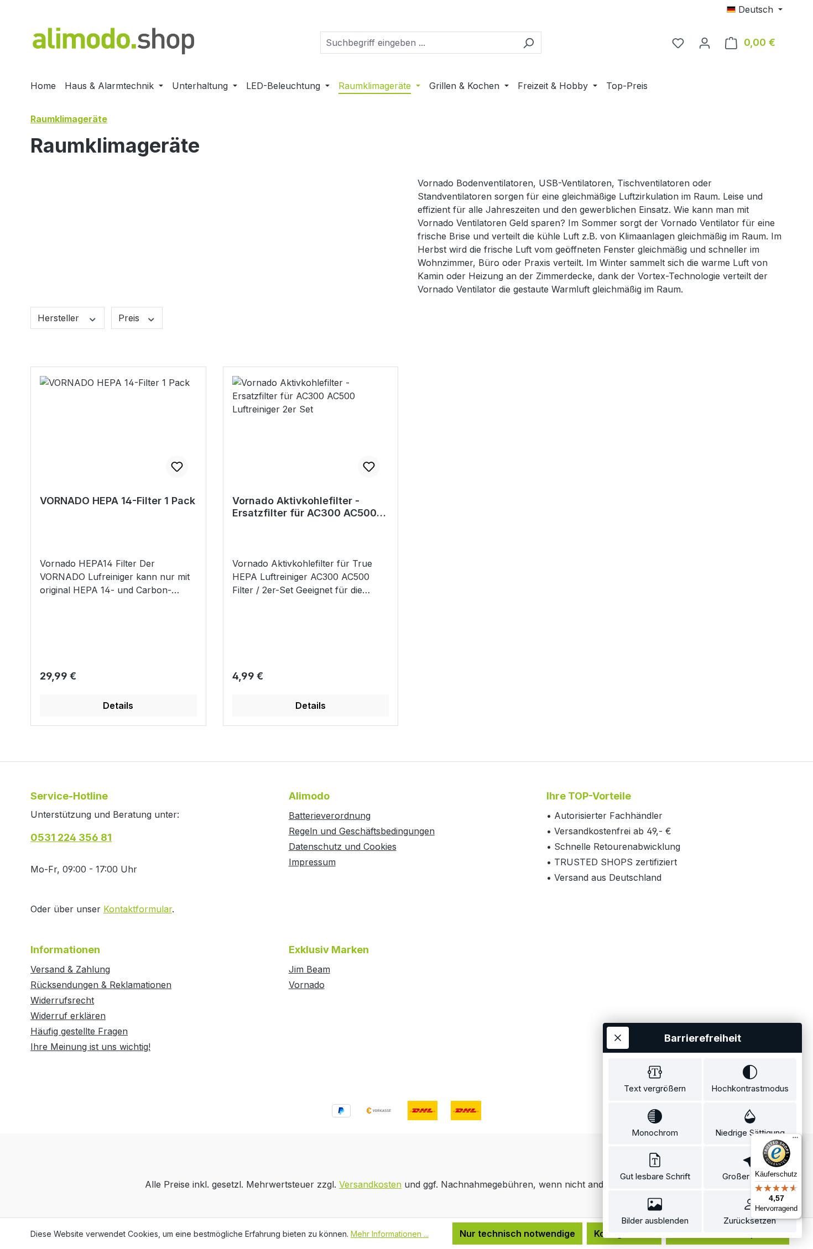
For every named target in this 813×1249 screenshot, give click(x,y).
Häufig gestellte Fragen (79, 1031)
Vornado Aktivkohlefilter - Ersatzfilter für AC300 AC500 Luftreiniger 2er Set (304, 507)
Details (118, 705)
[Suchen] (528, 43)
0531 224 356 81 (71, 837)
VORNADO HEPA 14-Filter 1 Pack (117, 500)
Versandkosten (370, 1184)
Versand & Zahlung (70, 969)
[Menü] (795, 1140)
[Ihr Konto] (704, 43)
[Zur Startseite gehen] (113, 40)
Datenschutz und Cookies (343, 846)
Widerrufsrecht (62, 1000)
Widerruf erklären (68, 1015)
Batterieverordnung (330, 815)
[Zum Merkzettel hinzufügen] (177, 467)
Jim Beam (309, 969)
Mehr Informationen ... (390, 1233)
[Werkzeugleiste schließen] (618, 1038)
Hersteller (60, 317)
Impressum (312, 861)
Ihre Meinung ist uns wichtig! (90, 1046)
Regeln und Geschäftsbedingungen (362, 831)
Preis (130, 317)
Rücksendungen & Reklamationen (100, 984)
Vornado (307, 984)
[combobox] (418, 43)
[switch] (655, 1079)
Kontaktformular (137, 908)
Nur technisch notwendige (517, 1233)
